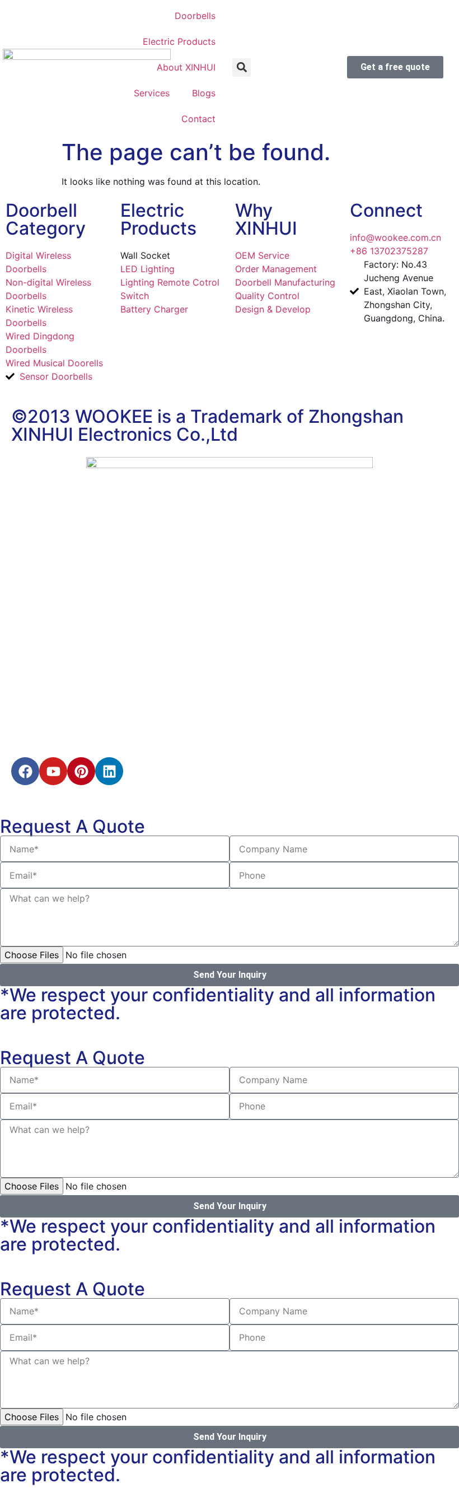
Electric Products (179, 41)
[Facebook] (25, 771)
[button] (241, 67)
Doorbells (195, 15)
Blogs (204, 93)
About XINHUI (186, 67)
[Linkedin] (109, 771)
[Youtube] (53, 771)
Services (152, 93)
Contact (198, 118)
